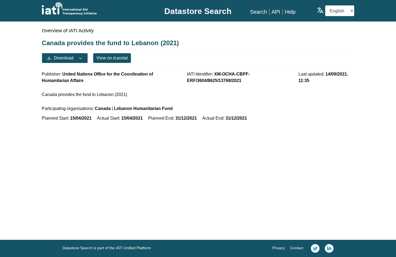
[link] (315, 248)
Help (290, 12)
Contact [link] (296, 248)
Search (258, 12)
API (276, 12)
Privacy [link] (278, 248)
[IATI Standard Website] (94, 8)
